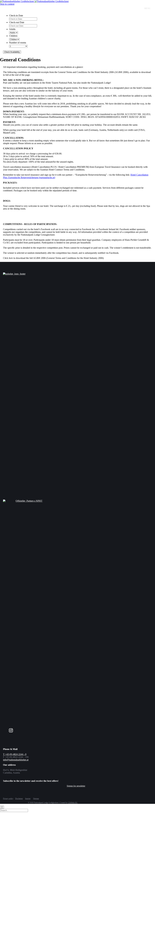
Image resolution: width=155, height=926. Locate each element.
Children (13, 36)
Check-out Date (16, 22)
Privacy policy (8, 798)
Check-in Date (16, 15)
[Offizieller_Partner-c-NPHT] (28, 501)
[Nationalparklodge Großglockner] (34, 1)
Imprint (27, 798)
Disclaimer (19, 798)
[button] (76, 786)
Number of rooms (17, 42)
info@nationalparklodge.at (15, 759)
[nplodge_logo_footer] (40, 273)
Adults (12, 29)
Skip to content (7, 4)
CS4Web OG (73, 803)
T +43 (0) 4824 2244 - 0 (14, 754)
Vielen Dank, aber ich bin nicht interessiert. (62, 922)
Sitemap (36, 798)
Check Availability (12, 52)
